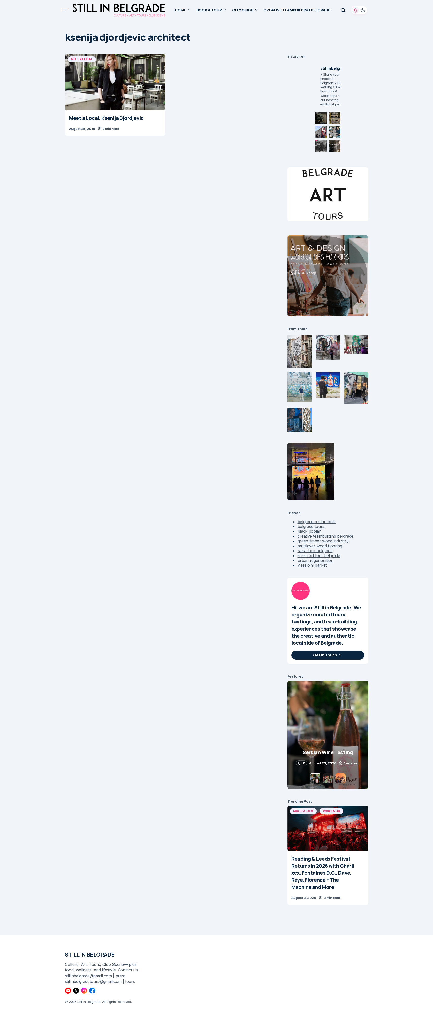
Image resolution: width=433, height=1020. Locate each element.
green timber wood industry (323, 540)
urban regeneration (315, 560)
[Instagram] (84, 991)
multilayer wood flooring (320, 545)
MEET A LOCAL (82, 59)
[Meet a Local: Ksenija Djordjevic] (115, 82)
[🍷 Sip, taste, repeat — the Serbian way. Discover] (321, 118)
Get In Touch (325, 655)
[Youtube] (68, 991)
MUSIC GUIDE (303, 811)
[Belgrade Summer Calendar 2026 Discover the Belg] (334, 118)
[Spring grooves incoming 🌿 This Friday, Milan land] (334, 132)
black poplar (309, 531)
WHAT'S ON (331, 811)
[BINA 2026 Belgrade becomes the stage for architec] (334, 146)
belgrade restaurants (317, 521)
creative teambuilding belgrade (325, 536)
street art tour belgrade (319, 555)
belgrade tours (311, 526)
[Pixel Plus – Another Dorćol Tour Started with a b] (321, 146)
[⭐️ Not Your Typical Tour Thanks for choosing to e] (321, 132)
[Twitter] (76, 991)
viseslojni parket (312, 565)
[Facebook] (92, 991)
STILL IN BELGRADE (90, 954)
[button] (64, 10)
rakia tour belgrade (315, 550)
